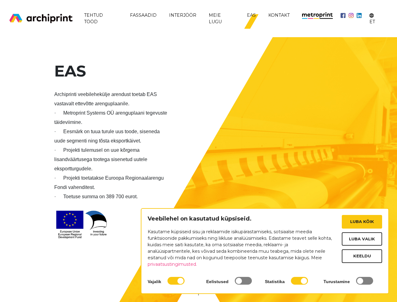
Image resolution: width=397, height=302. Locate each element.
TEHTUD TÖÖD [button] (93, 18)
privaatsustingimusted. (172, 264)
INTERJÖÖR (182, 15)
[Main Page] (41, 18)
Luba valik (362, 238)
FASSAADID (143, 15)
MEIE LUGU (215, 18)
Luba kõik (362, 221)
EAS (251, 15)
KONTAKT (279, 15)
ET (372, 21)
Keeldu (362, 255)
